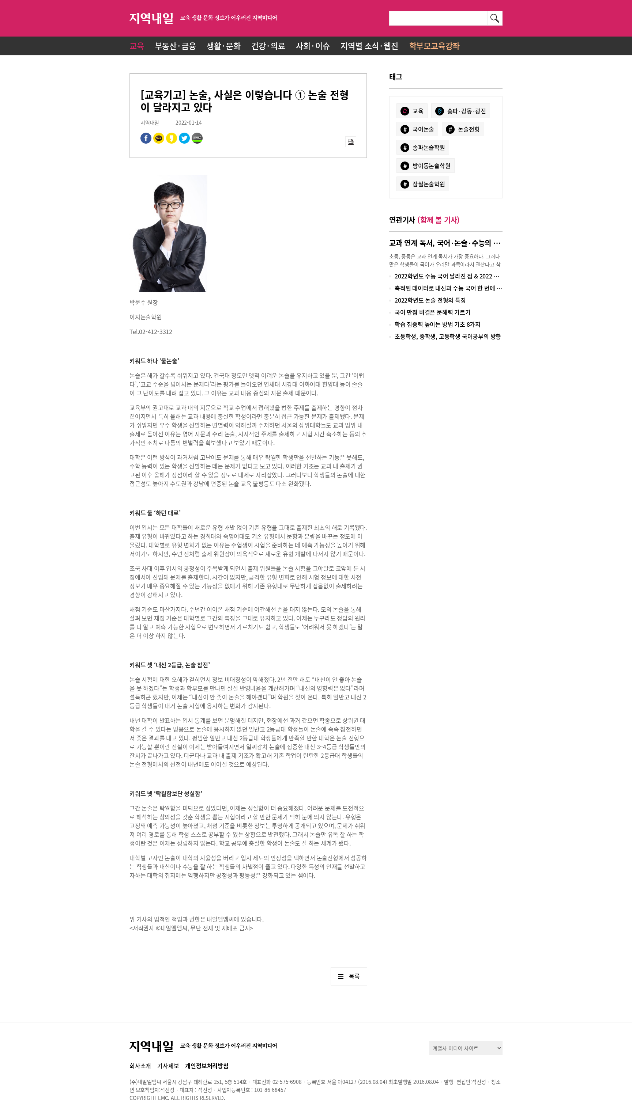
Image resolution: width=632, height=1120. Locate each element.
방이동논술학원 (427, 165)
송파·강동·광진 (466, 110)
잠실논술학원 (424, 183)
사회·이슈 (313, 45)
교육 (136, 45)
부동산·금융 (175, 45)
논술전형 (464, 129)
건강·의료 (268, 45)
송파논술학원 (424, 147)
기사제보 (168, 1065)
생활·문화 (223, 45)
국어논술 (418, 129)
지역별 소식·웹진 (369, 45)
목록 (354, 976)
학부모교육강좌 (434, 45)
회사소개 (140, 1065)
